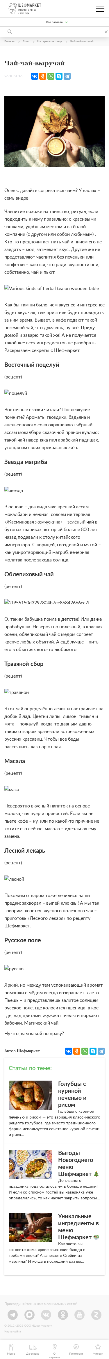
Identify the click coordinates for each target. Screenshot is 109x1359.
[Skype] (59, 76)
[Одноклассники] (42, 76)
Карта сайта (12, 1331)
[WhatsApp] (50, 76)
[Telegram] (67, 76)
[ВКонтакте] (34, 76)
